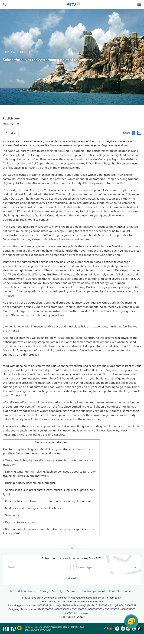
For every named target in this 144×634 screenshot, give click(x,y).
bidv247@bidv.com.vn (76, 613)
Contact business (120, 591)
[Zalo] (134, 628)
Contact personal (93, 591)
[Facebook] (117, 628)
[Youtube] (128, 628)
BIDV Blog (9, 52)
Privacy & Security (51, 591)
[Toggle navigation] (139, 4)
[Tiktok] (139, 628)
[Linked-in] (123, 628)
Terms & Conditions (22, 591)
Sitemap (72, 591)
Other (23, 52)
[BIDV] (12, 628)
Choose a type (84, 567)
